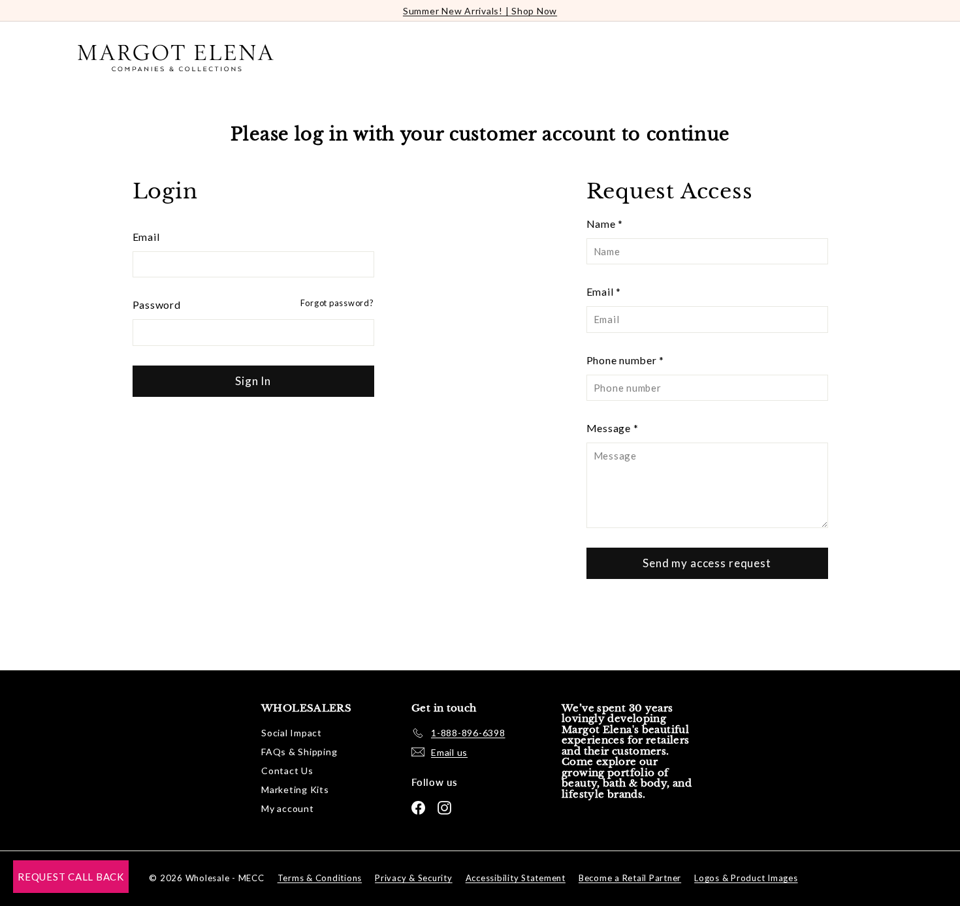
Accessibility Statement (516, 878)
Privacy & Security (414, 878)
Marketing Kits (295, 789)
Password (157, 304)
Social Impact (291, 732)
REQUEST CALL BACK (71, 877)
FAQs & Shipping (299, 751)
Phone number (625, 360)
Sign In (253, 381)
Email (146, 236)
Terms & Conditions (320, 878)
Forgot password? (337, 303)
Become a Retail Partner (630, 878)
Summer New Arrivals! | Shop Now (480, 10)
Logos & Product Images (746, 878)
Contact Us (287, 770)
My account (287, 808)
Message (612, 428)
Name (605, 223)
